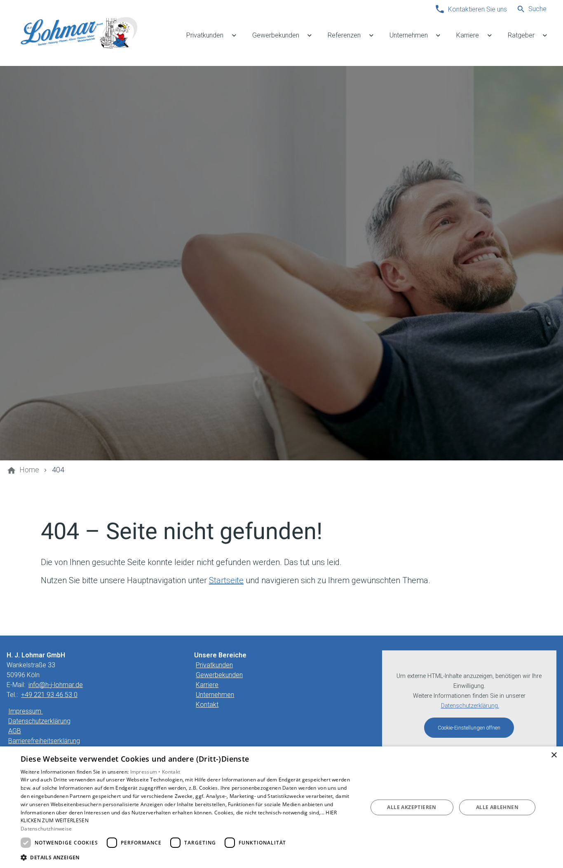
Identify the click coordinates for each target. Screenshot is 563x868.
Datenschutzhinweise (46, 828)
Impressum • (146, 771)
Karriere (207, 685)
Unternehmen (215, 695)
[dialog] (281, 807)
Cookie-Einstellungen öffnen (469, 728)
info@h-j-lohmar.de (55, 685)
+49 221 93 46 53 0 (49, 695)
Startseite (226, 580)
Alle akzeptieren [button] (411, 807)
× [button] (554, 755)
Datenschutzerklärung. (470, 705)
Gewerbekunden (219, 675)
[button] (189, 857)
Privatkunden (214, 665)
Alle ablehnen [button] (497, 807)
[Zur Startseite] (79, 33)
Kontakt (207, 704)
